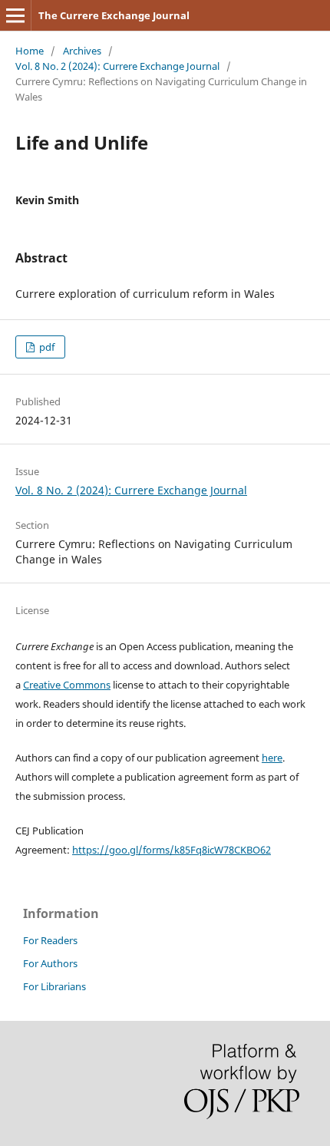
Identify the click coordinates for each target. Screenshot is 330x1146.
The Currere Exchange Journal (114, 15)
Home (29, 51)
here (272, 758)
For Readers (50, 940)
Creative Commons (67, 685)
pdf (45, 347)
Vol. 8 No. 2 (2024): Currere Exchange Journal (117, 66)
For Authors (50, 963)
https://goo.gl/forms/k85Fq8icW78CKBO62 (171, 850)
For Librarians (54, 986)
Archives (82, 51)
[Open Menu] (15, 15)
